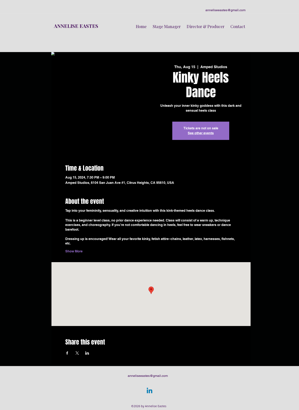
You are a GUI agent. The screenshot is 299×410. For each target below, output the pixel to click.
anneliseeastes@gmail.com (225, 10)
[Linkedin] (149, 391)
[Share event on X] (77, 353)
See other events (201, 133)
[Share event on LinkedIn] (87, 353)
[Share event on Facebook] (67, 353)
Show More (74, 251)
